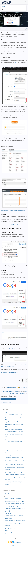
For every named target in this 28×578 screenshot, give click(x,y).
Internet (22, 391)
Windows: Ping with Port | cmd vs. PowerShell (14, 501)
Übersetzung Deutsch (11, 387)
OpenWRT (11, 348)
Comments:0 (24, 387)
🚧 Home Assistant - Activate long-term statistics (15, 432)
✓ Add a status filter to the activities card (13, 429)
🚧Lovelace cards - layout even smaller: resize (14, 427)
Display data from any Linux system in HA (13, 472)
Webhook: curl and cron (10, 471)
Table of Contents (5, 28)
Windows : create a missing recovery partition (14, 515)
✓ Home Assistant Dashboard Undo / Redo (14, 431)
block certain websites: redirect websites (11, 391)
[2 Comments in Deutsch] (6, 402)
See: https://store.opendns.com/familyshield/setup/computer (13, 210)
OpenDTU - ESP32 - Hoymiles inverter (13, 527)
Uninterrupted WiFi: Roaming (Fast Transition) (14, 506)
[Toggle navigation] (25, 2)
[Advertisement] (14, 561)
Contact (19, 542)
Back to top (14, 545)
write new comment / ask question (8, 398)
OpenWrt (16, 62)
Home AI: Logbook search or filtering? (14, 481)
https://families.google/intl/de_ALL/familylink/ (12, 224)
